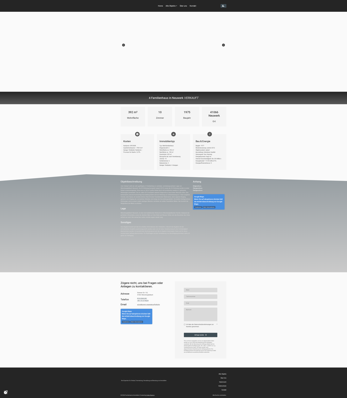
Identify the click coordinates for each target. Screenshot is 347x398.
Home (160, 6)
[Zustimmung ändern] (6, 392)
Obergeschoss (197, 188)
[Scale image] (173, 45)
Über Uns (223, 378)
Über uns (183, 6)
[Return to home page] (128, 6)
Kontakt (193, 6)
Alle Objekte (171, 6)
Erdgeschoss (197, 186)
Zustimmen (198, 207)
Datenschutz (222, 386)
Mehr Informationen (209, 207)
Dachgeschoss (197, 190)
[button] (223, 6)
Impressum (222, 382)
